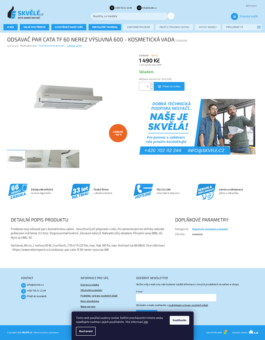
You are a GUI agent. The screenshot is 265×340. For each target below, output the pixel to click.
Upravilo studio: (240, 332)
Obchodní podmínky (91, 290)
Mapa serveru (88, 306)
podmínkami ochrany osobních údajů (188, 305)
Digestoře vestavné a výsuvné (210, 229)
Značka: (74, 46)
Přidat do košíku (171, 86)
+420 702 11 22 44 (36, 291)
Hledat (171, 16)
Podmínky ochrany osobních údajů (99, 296)
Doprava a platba (90, 285)
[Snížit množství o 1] (152, 88)
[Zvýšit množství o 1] (152, 84)
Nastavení (86, 331)
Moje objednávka (90, 301)
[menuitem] (10, 27)
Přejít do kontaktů (36, 296)
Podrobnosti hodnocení (51, 46)
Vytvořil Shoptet (214, 332)
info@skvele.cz (35, 285)
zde (146, 322)
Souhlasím (179, 320)
